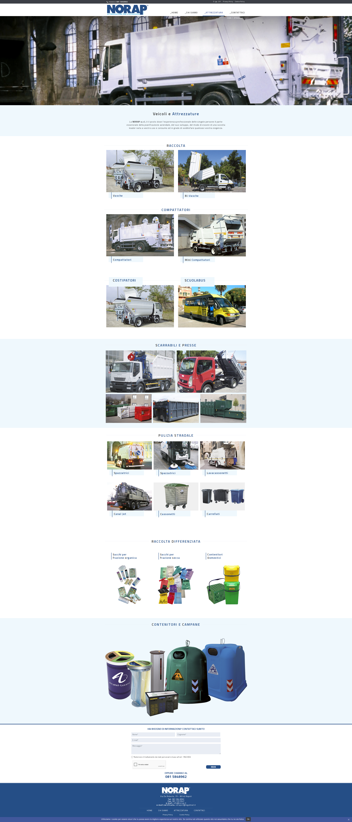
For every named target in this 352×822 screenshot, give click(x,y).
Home (175, 12)
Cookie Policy (184, 814)
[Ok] (348, 819)
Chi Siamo (192, 12)
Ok (248, 819)
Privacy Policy (168, 814)
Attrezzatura (214, 12)
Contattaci (238, 12)
